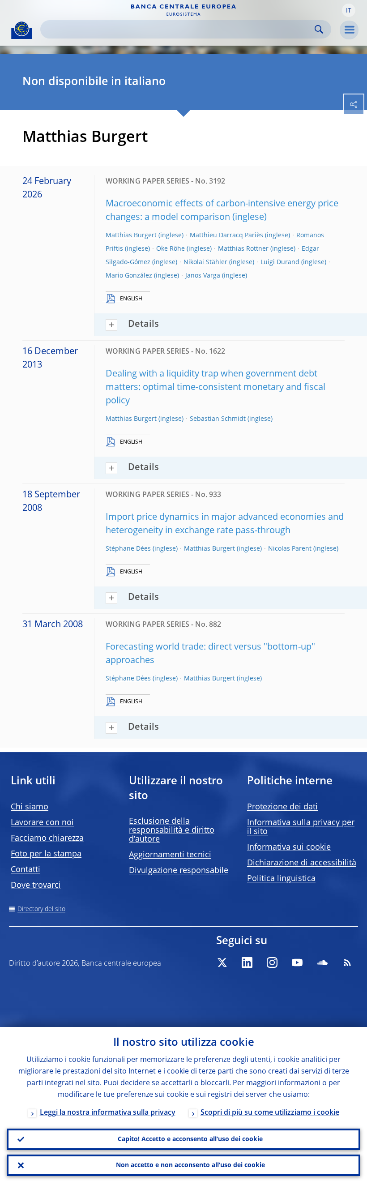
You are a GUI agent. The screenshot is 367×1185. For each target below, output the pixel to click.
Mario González (129, 276)
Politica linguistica (281, 879)
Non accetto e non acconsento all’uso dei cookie (190, 1165)
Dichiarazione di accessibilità (301, 863)
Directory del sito (41, 909)
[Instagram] (272, 962)
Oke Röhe (170, 249)
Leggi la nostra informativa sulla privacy (107, 1113)
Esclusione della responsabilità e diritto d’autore (171, 830)
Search (319, 29)
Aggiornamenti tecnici (170, 855)
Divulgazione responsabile (178, 871)
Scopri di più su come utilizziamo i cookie (270, 1113)
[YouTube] (297, 962)
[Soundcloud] (322, 962)
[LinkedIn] (247, 962)
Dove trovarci (36, 885)
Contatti (25, 870)
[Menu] (349, 30)
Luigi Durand (279, 262)
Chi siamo (29, 807)
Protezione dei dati (282, 807)
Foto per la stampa (46, 854)
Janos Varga (202, 276)
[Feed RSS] (347, 962)
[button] (348, 10)
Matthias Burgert (131, 235)
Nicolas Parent (290, 549)
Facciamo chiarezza (47, 838)
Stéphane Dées (128, 549)
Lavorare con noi (42, 823)
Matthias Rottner (243, 249)
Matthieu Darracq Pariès (226, 235)
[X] (222, 962)
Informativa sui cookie (289, 847)
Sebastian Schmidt (218, 419)
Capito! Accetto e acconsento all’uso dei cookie (190, 1139)
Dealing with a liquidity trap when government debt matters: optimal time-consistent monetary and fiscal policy (215, 388)
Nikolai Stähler (205, 262)
